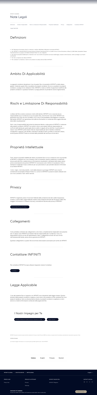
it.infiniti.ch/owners (14, 338)
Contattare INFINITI (79, 24)
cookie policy (43, 392)
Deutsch (61, 358)
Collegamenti (69, 24)
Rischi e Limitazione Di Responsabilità (38, 24)
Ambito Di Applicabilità (22, 24)
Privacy (62, 24)
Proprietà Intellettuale (53, 24)
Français (52, 358)
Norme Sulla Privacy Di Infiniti (19, 207)
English (42, 358)
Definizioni (12, 24)
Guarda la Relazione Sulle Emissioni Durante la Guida (28, 319)
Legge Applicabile (14, 28)
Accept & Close (80, 391)
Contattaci (14, 270)
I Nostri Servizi (52, 319)
